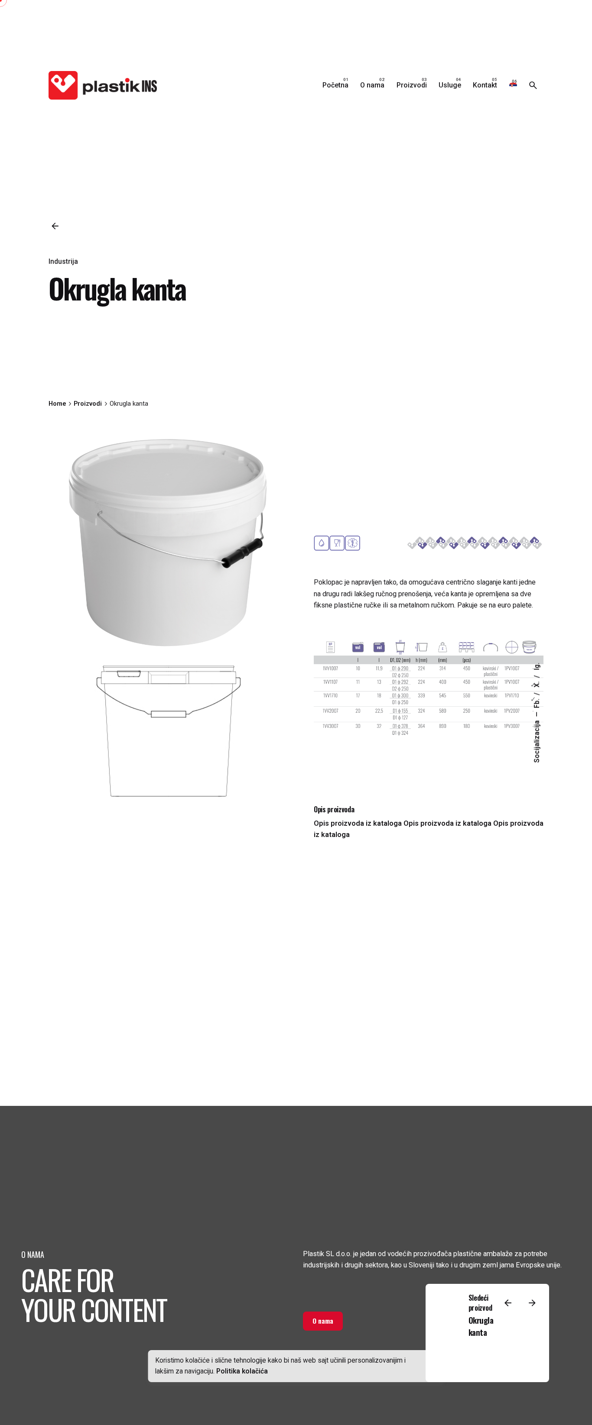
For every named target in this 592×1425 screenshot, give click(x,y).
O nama (322, 1320)
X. (537, 683)
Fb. (537, 702)
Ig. (537, 666)
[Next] (532, 1303)
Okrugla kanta (481, 1326)
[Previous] (508, 1303)
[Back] (55, 226)
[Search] (533, 85)
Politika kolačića (242, 1371)
